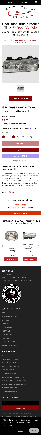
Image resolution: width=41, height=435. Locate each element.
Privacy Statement (10, 345)
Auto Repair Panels (10, 366)
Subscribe (20, 408)
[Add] (13, 136)
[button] (37, 2)
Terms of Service (9, 342)
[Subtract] (3, 136)
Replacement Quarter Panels (15, 381)
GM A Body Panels (10, 373)
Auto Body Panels (10, 359)
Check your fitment (20, 98)
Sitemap (5, 313)
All (11, 40)
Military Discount (10, 316)
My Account (27, 2)
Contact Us (11, 2)
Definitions (7, 327)
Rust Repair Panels (10, 388)
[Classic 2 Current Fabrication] (20, 12)
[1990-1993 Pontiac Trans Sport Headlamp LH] (20, 88)
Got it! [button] (20, 431)
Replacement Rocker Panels (14, 384)
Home (6, 40)
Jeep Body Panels (9, 370)
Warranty (6, 338)
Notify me (20, 150)
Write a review (20, 213)
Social (4, 355)
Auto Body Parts (9, 363)
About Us (6, 331)
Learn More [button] (7, 425)
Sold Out (20, 144)
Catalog (5, 320)
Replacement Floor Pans (13, 377)
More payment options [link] (20, 161)
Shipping (5, 124)
